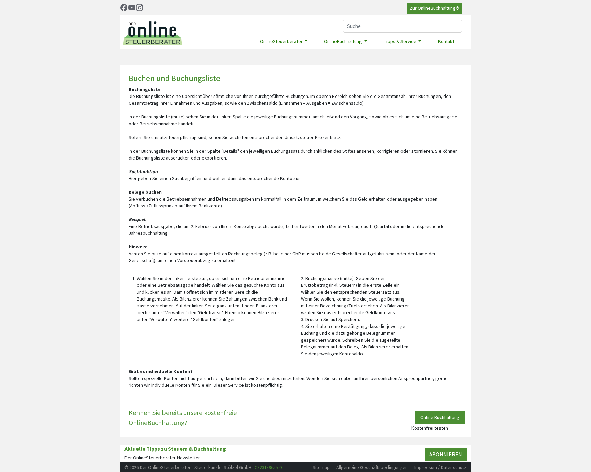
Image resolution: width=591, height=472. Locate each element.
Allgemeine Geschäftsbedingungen (372, 467)
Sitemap (321, 467)
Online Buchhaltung (439, 417)
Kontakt (446, 41)
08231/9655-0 (268, 467)
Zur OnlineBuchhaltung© (434, 8)
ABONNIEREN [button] (445, 454)
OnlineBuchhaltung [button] (343, 41)
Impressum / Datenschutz (440, 467)
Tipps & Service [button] (400, 41)
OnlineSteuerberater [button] (282, 41)
